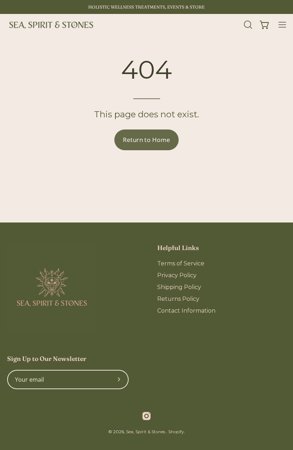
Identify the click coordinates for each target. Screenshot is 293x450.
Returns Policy (178, 298)
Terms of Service (180, 263)
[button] (247, 25)
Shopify (176, 431)
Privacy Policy (177, 275)
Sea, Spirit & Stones (146, 431)
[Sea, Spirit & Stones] (51, 24)
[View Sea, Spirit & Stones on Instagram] (146, 416)
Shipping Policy (179, 287)
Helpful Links (178, 247)
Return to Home (146, 140)
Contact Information (186, 310)
